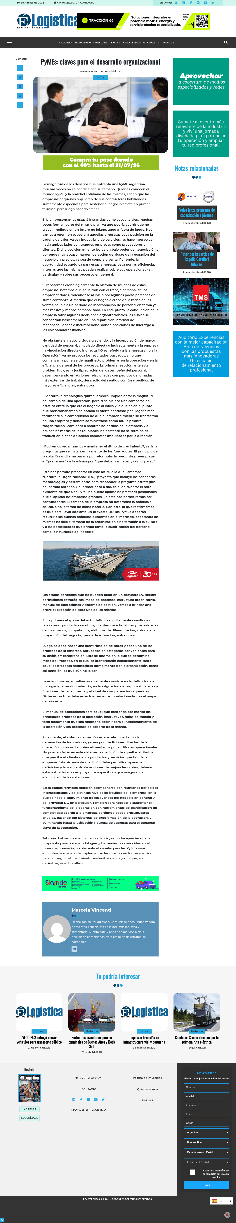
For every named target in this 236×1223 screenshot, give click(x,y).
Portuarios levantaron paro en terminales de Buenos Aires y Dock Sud (92, 1042)
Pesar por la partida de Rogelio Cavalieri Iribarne (197, 259)
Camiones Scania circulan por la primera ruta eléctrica (197, 1040)
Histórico (39, 1031)
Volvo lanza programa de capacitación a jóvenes (197, 212)
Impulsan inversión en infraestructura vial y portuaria (144, 1040)
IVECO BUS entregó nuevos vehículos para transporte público (39, 1040)
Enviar (206, 1184)
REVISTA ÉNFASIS (92, 1199)
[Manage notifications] (227, 1215)
